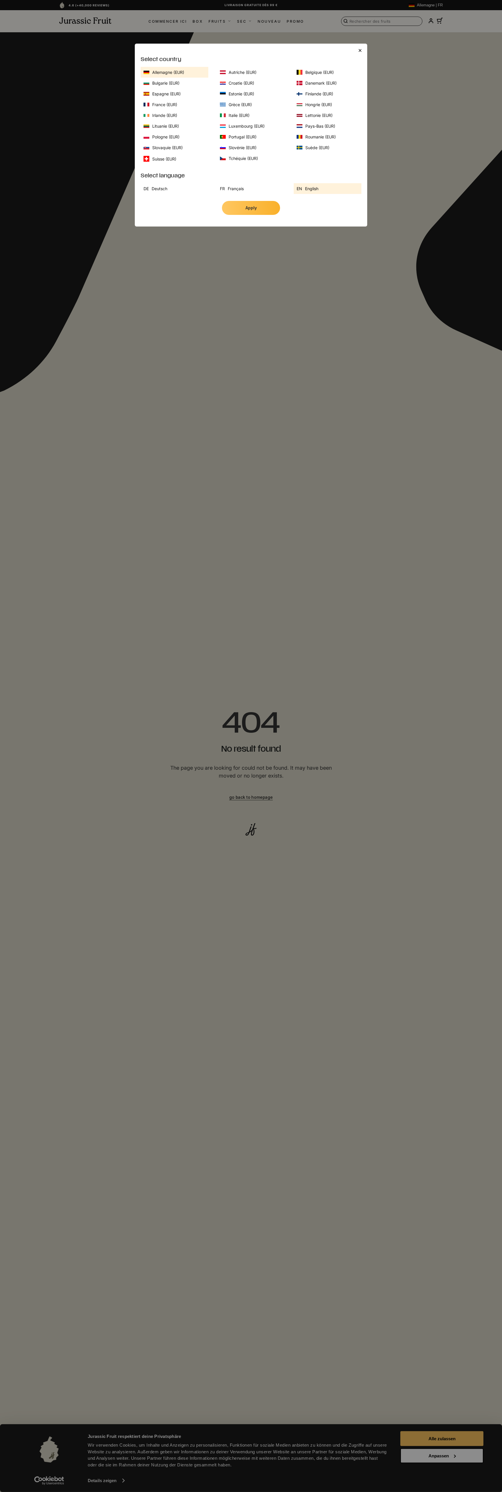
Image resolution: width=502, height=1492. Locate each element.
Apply (251, 207)
